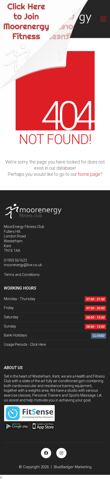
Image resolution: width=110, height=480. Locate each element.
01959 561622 (15, 260)
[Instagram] (61, 453)
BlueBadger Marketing (73, 467)
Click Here (38, 344)
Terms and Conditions (22, 275)
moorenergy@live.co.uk (23, 265)
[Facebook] (46, 453)
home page (89, 174)
